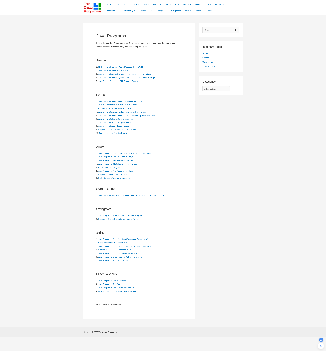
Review (187, 11)
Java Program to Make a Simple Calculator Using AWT (121, 215)
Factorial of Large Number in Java (113, 133)
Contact (205, 57)
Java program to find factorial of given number (117, 119)
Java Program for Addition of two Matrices (115, 160)
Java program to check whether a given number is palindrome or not (126, 115)
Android (146, 4)
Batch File (187, 4)
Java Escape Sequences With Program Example (118, 81)
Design (160, 11)
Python (156, 4)
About (205, 53)
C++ (124, 4)
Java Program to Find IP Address (112, 281)
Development (175, 11)
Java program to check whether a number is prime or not (121, 101)
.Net (167, 4)
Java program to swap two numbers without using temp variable (124, 74)
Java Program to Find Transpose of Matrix (115, 171)
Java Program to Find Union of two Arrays (115, 157)
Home (108, 4)
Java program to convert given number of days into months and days (126, 77)
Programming (111, 11)
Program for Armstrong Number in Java (114, 108)
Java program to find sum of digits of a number (117, 105)
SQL (209, 4)
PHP (177, 4)
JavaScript (199, 4)
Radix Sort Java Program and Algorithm (114, 178)
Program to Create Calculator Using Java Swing (118, 219)
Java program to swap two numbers (113, 70)
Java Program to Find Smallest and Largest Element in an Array (124, 153)
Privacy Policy (208, 66)
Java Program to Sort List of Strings (113, 260)
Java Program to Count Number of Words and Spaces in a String (125, 239)
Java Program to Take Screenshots (113, 284)
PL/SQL (218, 4)
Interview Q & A (130, 11)
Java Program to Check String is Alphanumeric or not (120, 257)
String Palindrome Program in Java (112, 243)
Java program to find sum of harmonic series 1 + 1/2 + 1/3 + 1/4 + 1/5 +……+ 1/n (131, 195)
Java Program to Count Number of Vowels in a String (120, 253)
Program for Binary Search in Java (112, 175)
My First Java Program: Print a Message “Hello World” (120, 67)
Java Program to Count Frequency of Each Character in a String (124, 246)
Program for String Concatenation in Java (115, 250)
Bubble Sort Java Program (109, 167)
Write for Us (207, 62)
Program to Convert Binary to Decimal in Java (117, 129)
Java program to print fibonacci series (113, 126)
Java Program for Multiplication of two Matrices (117, 164)
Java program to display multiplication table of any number (122, 112)
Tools (209, 11)
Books (143, 11)
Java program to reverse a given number (115, 122)
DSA (152, 11)
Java (135, 4)
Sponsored (198, 11)
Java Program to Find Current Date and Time (116, 288)
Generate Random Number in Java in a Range (117, 291)
